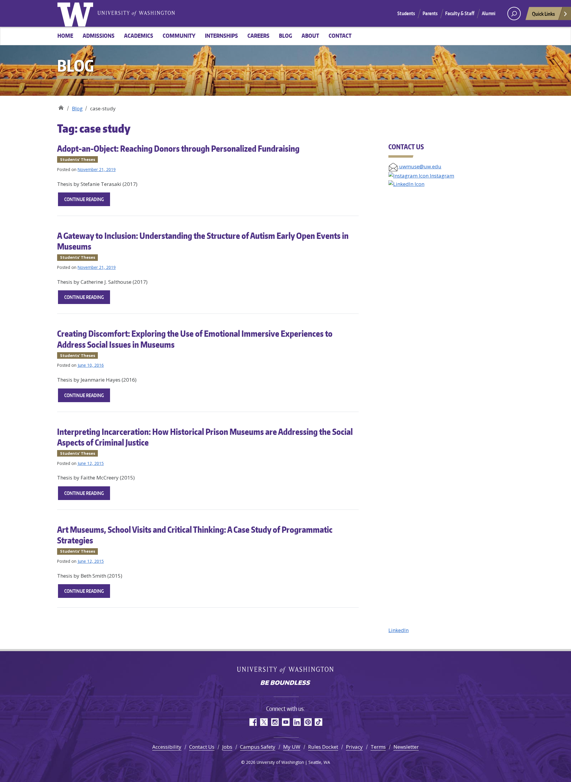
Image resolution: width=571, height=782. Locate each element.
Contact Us (201, 746)
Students (406, 13)
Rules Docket (323, 746)
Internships (221, 35)
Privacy (354, 746)
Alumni (488, 13)
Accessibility (166, 746)
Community (179, 35)
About (310, 35)
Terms (378, 746)
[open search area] (514, 13)
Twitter (264, 722)
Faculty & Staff (459, 13)
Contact (340, 35)
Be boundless (285, 683)
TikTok (319, 722)
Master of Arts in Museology (61, 106)
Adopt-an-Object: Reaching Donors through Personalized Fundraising (178, 148)
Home (65, 35)
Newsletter (406, 746)
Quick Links (543, 13)
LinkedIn (398, 630)
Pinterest (308, 722)
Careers (258, 35)
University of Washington (76, 13)
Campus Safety (257, 746)
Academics (138, 35)
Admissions (98, 35)
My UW (291, 746)
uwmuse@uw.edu (419, 166)
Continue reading (87, 201)
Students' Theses (77, 159)
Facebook (253, 722)
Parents (430, 13)
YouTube (286, 722)
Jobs (227, 746)
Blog (285, 35)
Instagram (441, 175)
